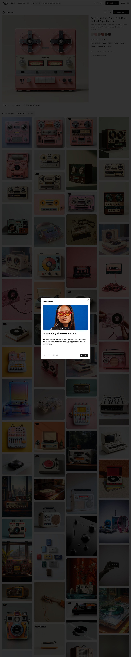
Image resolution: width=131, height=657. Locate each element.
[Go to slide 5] (68, 328)
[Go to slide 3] (65, 328)
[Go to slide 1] (62, 328)
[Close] (88, 300)
